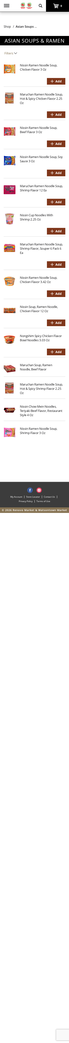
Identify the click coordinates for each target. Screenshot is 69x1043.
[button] (56, 81)
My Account (16, 496)
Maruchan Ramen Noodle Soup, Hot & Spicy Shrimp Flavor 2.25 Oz (41, 388)
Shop (7, 26)
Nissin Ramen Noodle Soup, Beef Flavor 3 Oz (38, 130)
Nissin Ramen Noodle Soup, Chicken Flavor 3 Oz (38, 67)
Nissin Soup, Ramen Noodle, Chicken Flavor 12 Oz (39, 309)
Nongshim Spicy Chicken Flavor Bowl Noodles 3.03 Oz (41, 338)
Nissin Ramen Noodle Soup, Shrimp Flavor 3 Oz (38, 430)
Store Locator (33, 496)
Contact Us (49, 496)
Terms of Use (43, 501)
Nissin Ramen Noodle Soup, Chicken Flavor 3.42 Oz (38, 279)
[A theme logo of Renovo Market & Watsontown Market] (26, 5)
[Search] (40, 4)
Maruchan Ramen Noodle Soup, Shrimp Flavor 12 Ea (41, 188)
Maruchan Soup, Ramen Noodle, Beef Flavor (36, 367)
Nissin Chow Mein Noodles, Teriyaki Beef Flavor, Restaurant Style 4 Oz (41, 410)
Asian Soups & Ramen (32, 26)
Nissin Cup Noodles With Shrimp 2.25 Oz (36, 217)
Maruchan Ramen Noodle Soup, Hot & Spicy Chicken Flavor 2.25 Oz (41, 98)
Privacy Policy (26, 501)
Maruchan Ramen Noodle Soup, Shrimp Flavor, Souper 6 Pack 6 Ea (41, 248)
